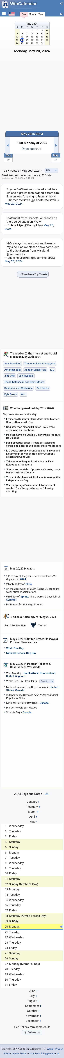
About (50, 1049)
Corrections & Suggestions (41, 1053)
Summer (11, 599)
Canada (19, 690)
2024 (23, 579)
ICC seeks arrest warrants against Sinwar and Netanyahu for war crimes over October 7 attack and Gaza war (33, 453)
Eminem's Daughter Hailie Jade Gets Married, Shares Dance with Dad (33, 420)
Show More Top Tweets (33, 274)
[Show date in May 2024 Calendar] (32, 38)
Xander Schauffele (35, 369)
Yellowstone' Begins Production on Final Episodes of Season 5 (30, 463)
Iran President (12, 363)
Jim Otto (9, 375)
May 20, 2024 (14, 203)
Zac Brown (42, 388)
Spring (24, 596)
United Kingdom (15, 676)
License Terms (19, 1053)
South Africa (31, 673)
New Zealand (47, 673)
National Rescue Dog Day (21, 653)
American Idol (12, 369)
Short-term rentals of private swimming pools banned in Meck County (33, 471)
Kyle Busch (10, 394)
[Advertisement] (32, 93)
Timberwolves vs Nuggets (39, 363)
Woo (23, 394)
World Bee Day (15, 648)
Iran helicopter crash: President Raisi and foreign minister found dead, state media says (33, 444)
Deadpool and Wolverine (18, 388)
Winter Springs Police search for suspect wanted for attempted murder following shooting (30, 488)
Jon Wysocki (25, 375)
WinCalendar (23, 3)
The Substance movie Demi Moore (24, 382)
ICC (52, 369)
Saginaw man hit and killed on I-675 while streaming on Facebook (30, 428)
